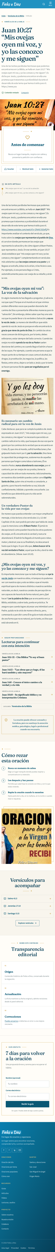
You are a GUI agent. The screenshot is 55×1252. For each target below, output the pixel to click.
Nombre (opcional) (13, 1078)
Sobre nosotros (7, 1214)
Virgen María (34, 1176)
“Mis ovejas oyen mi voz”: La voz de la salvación (22, 188)
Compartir (25, 92)
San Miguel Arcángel (37, 1171)
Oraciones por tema (9, 1167)
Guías (4, 1188)
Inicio (4, 16)
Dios (51, 237)
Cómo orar (6, 1176)
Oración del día (7, 1162)
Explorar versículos (25, 923)
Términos (31, 1248)
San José (33, 1167)
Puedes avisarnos (11, 1021)
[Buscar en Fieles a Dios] (44, 4)
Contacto (5, 1228)
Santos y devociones (38, 1162)
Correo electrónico (13, 1090)
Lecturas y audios (8, 1202)
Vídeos (4, 1198)
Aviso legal (5, 1248)
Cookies (23, 1248)
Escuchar (10, 169)
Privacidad (15, 1248)
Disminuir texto (27, 169)
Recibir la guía (27, 1104)
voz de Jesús (7, 578)
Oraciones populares (10, 1171)
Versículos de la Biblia (16, 16)
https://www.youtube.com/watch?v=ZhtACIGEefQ (24, 229)
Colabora (5, 1224)
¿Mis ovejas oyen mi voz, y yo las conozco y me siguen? (24, 193)
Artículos (5, 1193)
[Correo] (20, 1150)
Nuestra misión (7, 1219)
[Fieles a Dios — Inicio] (11, 4)
